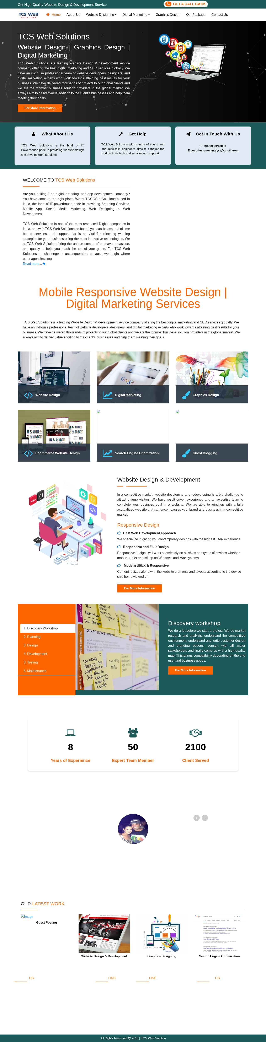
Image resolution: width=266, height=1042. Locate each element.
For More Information (139, 588)
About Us (73, 14)
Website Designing (100, 14)
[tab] (47, 628)
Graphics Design (168, 14)
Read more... (33, 263)
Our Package (196, 14)
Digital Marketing (134, 14)
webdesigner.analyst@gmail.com (226, 1017)
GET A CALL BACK (191, 4)
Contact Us (219, 14)
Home (57, 14)
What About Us (107, 996)
